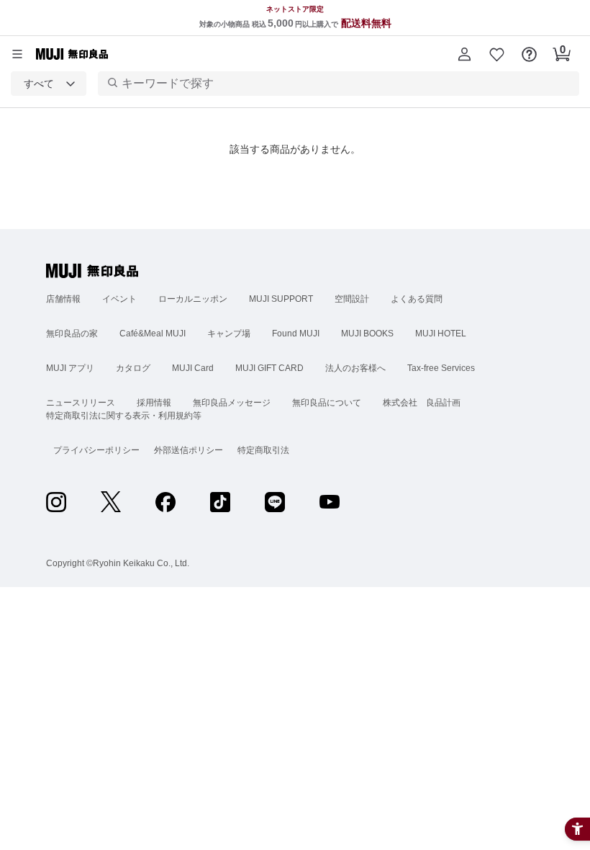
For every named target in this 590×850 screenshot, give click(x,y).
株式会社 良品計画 (421, 403)
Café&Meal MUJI (152, 333)
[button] (464, 54)
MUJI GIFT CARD (269, 368)
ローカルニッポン (192, 299)
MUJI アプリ (70, 368)
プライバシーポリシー (96, 450)
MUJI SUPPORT (281, 299)
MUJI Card (193, 368)
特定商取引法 (263, 450)
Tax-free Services (441, 368)
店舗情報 (63, 299)
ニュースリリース (80, 403)
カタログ (133, 368)
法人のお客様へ (355, 368)
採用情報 (154, 403)
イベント (119, 299)
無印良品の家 (72, 333)
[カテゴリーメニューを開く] (17, 54)
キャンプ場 (228, 333)
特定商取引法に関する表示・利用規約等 (123, 416)
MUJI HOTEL (440, 333)
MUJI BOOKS (367, 333)
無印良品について (326, 403)
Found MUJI (295, 333)
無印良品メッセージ (232, 403)
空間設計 (352, 299)
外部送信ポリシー (188, 450)
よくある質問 (416, 299)
